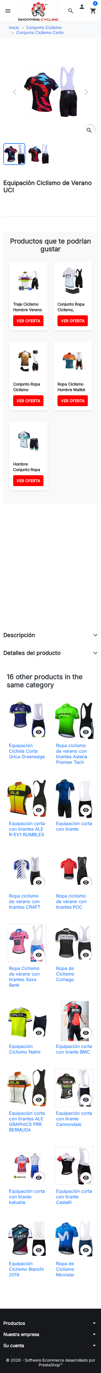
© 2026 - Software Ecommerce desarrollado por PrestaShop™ (50, 1362)
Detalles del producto (32, 653)
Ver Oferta (28, 320)
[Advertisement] (50, 574)
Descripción (19, 635)
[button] (70, 11)
